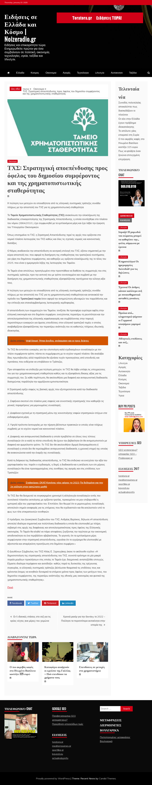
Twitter (34, 603)
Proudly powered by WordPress (53, 778)
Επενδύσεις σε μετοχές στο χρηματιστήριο (92, 668)
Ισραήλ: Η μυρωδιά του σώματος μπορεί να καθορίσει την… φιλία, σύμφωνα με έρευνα (129, 239)
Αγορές (67, 72)
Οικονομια (51, 72)
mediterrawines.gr (127, 479)
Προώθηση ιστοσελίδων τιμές (67, 724)
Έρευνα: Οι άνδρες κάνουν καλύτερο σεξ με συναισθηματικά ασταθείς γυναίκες (130, 292)
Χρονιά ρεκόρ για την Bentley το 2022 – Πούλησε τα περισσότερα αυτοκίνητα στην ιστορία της (83, 620)
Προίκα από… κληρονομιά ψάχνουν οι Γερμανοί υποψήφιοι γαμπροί (130, 318)
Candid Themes (107, 778)
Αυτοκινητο (117, 72)
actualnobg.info (126, 492)
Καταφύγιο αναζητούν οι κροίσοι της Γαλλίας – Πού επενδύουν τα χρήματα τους (57, 672)
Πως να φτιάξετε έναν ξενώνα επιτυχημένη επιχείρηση (129, 155)
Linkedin (68, 603)
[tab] (126, 215)
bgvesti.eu (123, 488)
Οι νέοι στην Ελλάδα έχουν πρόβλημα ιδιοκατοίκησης (129, 122)
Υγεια (121, 395)
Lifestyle (99, 72)
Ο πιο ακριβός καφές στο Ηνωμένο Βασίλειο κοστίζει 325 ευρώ (23, 670)
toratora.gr (124, 475)
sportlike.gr (124, 484)
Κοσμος (35, 72)
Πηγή (10, 587)
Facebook (16, 603)
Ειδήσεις (125, 220)
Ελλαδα (20, 72)
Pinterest (51, 603)
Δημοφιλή (126, 215)
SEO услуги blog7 (127, 449)
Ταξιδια (133, 72)
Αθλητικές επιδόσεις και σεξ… (130, 340)
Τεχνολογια (83, 72)
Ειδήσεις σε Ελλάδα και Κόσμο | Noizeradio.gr (20, 27)
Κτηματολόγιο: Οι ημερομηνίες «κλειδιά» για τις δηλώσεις (128, 266)
